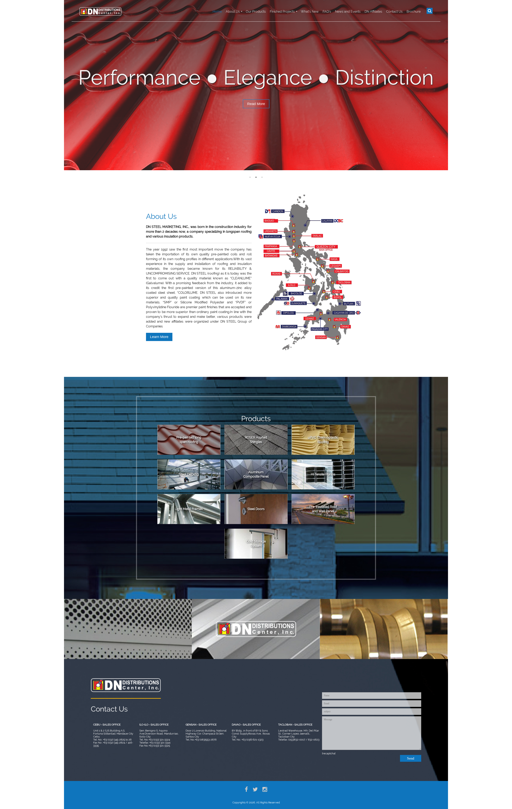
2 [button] (256, 177)
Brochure (414, 11)
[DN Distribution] (100, 10)
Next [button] (451, 85)
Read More (256, 102)
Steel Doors (256, 509)
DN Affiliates (373, 11)
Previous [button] (61, 85)
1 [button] (250, 177)
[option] (256, 85)
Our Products (256, 11)
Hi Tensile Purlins (323, 474)
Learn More (159, 337)
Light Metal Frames (189, 509)
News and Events (348, 11)
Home (217, 11)
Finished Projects (282, 11)
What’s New (310, 11)
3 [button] (262, 177)
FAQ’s (327, 11)
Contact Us (394, 11)
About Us (233, 11)
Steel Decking (189, 474)
